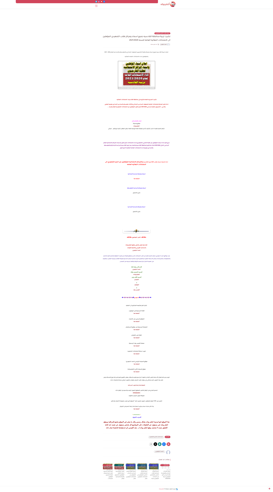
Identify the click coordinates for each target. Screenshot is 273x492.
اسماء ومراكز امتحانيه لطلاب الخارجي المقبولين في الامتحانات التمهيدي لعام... (142, 475)
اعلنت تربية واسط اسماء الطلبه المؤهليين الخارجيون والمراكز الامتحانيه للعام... (119, 475)
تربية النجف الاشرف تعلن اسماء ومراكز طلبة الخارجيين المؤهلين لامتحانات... (108, 475)
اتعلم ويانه (137, 126)
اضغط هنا (136, 354)
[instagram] (99, 2)
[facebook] (104, 2)
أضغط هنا (136, 313)
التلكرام (136, 279)
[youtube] (101, 2)
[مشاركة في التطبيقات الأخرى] (151, 444)
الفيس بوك (136, 290)
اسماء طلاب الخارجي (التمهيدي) (162, 33)
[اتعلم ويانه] (168, 4)
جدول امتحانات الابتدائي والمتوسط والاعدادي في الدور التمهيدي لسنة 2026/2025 (165, 475)
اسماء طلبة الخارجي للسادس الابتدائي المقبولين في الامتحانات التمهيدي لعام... (131, 475)
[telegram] (96, 2)
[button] (164, 444)
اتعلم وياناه (136, 274)
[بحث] (96, 6)
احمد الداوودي (164, 44)
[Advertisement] (136, 21)
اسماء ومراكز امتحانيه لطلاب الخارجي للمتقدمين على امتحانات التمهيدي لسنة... (154, 475)
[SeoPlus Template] (177, 489)
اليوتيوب (136, 285)
